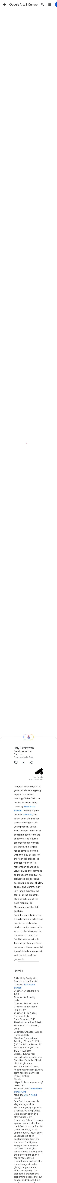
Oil (25, 1094)
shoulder (27, 814)
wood (34, 1094)
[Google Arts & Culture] (23, 4)
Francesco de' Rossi (24, 757)
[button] (4, 4)
